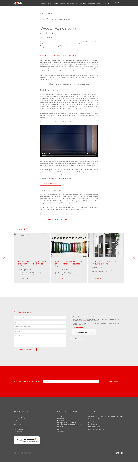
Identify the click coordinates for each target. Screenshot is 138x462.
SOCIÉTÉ (59, 417)
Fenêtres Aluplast (19, 417)
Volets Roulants (18, 425)
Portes (49, 3)
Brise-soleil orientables (21, 427)
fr (122, 3)
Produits (55, 3)
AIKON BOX (60, 421)
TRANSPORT (60, 419)
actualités (43, 19)
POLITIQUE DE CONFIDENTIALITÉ (66, 423)
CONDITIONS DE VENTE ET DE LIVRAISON (69, 425)
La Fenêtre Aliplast (19, 419)
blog (58, 429)
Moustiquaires (18, 431)
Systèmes (62, 3)
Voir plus (25, 278)
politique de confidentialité (109, 323)
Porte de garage (18, 429)
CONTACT (60, 427)
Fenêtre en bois (18, 421)
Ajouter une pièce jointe (25, 349)
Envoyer (77, 338)
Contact (99, 3)
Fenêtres (43, 3)
